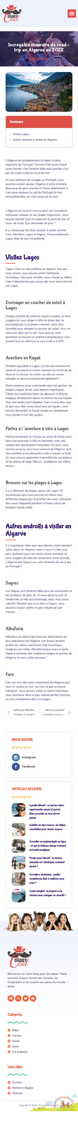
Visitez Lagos (21, 134)
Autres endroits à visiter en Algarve (35, 140)
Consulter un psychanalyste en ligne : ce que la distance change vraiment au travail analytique (47, 845)
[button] (72, 13)
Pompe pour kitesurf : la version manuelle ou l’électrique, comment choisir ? (46, 862)
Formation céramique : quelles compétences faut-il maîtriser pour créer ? (46, 878)
